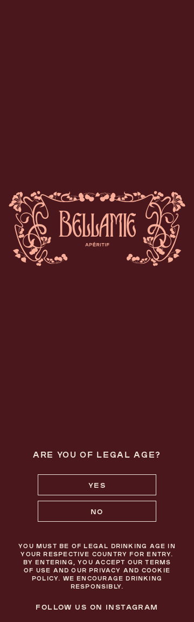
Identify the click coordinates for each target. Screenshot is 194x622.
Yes (97, 485)
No (97, 511)
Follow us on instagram (97, 607)
